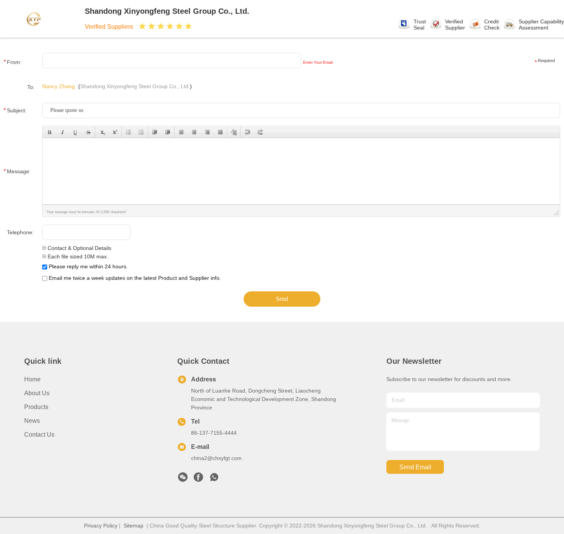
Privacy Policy (100, 525)
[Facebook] (198, 479)
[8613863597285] (214, 479)
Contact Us (39, 434)
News (32, 420)
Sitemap (133, 525)
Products (36, 407)
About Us (36, 393)
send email (415, 467)
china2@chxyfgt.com (216, 458)
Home (32, 379)
